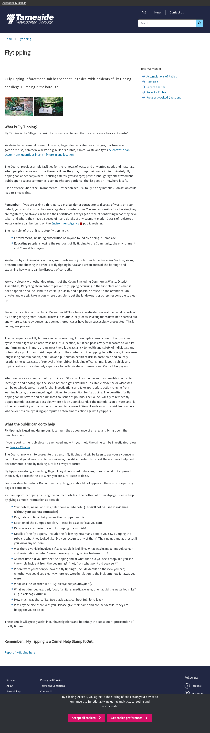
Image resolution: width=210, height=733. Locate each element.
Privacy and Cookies (51, 680)
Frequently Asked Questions (164, 97)
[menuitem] (143, 12)
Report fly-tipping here (20, 652)
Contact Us (46, 691)
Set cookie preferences (126, 718)
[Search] (199, 23)
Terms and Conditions (52, 685)
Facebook (196, 685)
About (10, 685)
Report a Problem (157, 92)
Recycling (152, 82)
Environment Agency (65, 223)
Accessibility (14, 691)
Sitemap (11, 680)
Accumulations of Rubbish (162, 76)
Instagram (197, 693)
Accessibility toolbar (14, 2)
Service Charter (20, 447)
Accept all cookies (83, 718)
